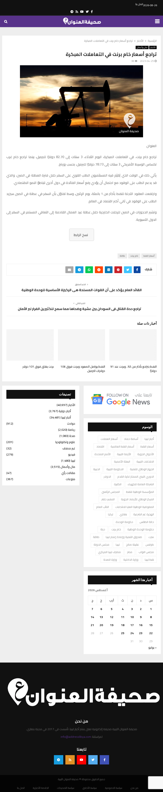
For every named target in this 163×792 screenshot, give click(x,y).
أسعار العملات (109, 438)
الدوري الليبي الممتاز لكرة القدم (135, 476)
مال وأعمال (142, 47)
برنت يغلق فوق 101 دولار (38, 366)
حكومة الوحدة (124, 521)
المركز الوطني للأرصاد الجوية (137, 499)
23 (140, 633)
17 (132, 625)
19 (111, 625)
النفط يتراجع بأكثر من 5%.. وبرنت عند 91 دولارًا (133, 369)
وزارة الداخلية (130, 559)
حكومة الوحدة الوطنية (140, 529)
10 (132, 617)
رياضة (71, 429)
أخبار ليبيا (149, 438)
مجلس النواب (146, 551)
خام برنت (134, 256)
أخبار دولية (65, 411)
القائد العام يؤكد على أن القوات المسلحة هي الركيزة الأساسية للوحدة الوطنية (81, 290)
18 (122, 625)
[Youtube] (81, 759)
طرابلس (149, 544)
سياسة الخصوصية (113, 788)
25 (122, 633)
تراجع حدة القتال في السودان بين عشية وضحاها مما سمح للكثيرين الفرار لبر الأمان (79, 309)
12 (111, 617)
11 (122, 617)
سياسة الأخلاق (90, 788)
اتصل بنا (139, 4)
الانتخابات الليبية (145, 461)
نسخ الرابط (81, 235)
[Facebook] (104, 759)
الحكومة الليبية (115, 469)
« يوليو (152, 647)
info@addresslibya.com (76, 736)
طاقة (122, 256)
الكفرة (117, 484)
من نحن (134, 788)
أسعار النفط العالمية (122, 446)
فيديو (71, 454)
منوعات (70, 479)
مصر (129, 551)
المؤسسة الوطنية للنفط (140, 491)
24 (132, 633)
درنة (102, 529)
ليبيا (118, 544)
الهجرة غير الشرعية (143, 514)
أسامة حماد (131, 438)
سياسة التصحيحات (65, 788)
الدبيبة (96, 469)
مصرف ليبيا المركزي (109, 551)
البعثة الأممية (122, 461)
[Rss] (70, 759)
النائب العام (102, 506)
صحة (72, 436)
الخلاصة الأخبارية (41, 788)
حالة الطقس (146, 521)
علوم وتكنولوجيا (65, 442)
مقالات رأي (68, 473)
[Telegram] (58, 759)
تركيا (110, 514)
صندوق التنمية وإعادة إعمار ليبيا (124, 536)
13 (101, 617)
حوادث (71, 423)
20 (101, 625)
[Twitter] (93, 759)
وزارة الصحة (110, 559)
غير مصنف (68, 448)
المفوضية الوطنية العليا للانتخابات (134, 506)
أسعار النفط (149, 256)
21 (92, 625)
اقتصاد (100, 446)
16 (140, 625)
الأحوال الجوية (145, 454)
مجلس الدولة (101, 544)
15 (151, 625)
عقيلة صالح (132, 544)
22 (151, 633)
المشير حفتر (108, 499)
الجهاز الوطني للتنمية (142, 469)
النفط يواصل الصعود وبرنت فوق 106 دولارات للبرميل (82, 369)
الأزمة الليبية (124, 454)
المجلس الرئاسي (110, 491)
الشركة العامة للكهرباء (141, 484)
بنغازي (123, 514)
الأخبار (153, 47)
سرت (151, 536)
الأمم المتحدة (102, 454)
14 (92, 617)
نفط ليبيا (149, 559)
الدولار (107, 476)
